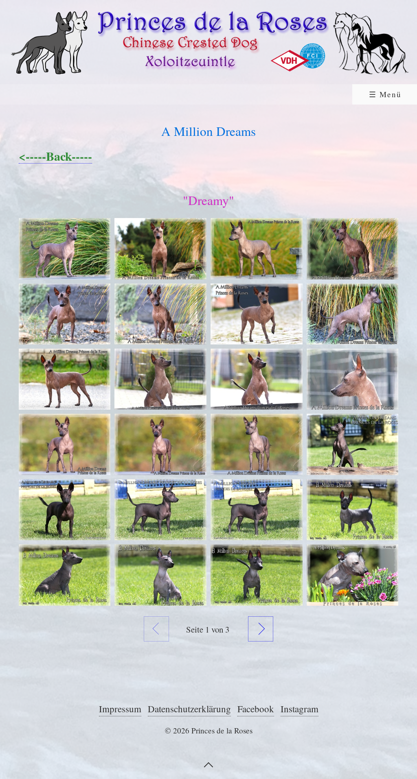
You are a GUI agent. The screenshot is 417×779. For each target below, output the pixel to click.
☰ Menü (385, 94)
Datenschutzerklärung (189, 709)
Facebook (255, 709)
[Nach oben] (208, 764)
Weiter (260, 629)
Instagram (299, 709)
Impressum (120, 709)
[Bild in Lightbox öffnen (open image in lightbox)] (65, 248)
